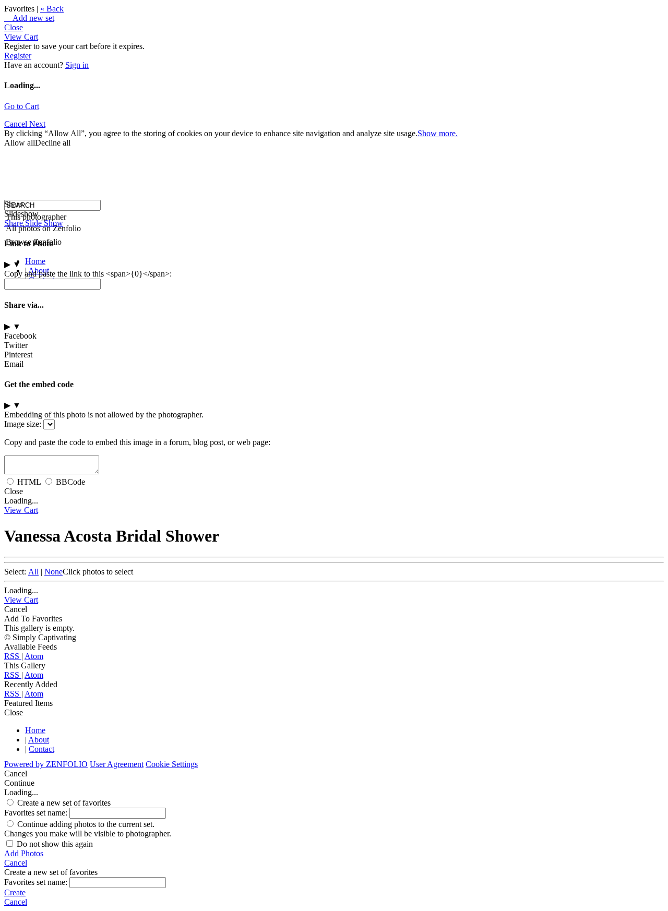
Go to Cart (21, 106)
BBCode (70, 481)
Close (13, 27)
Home (35, 261)
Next (37, 123)
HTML (29, 481)
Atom (34, 656)
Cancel (16, 123)
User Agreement (117, 764)
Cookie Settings (172, 764)
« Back (52, 8)
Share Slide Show (33, 223)
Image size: (22, 423)
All (33, 571)
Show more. (438, 133)
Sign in (77, 65)
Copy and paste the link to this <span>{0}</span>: (88, 273)
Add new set (29, 18)
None (53, 571)
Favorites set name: (36, 812)
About (38, 739)
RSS (12, 656)
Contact (41, 749)
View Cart (21, 36)
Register (17, 55)
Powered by (46, 764)
